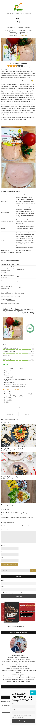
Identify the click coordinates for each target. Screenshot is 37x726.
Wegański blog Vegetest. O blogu (10, 477)
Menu (19, 19)
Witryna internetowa (6, 558)
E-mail (2, 551)
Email (2, 586)
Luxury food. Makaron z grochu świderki (12, 449)
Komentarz (4, 530)
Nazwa (3, 545)
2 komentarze (24, 35)
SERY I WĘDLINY (11, 27)
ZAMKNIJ (33, 692)
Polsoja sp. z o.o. (11, 299)
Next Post (27, 414)
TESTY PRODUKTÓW (24, 27)
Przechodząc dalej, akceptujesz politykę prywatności (17, 593)
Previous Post (10, 414)
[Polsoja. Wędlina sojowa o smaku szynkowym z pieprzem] (13, 328)
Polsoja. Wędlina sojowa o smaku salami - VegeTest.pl (19, 517)
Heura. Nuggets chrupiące (8, 505)
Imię (2, 580)
